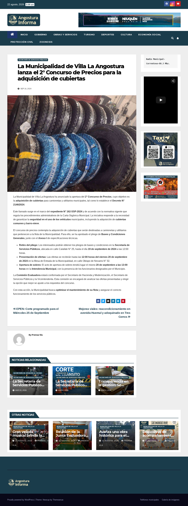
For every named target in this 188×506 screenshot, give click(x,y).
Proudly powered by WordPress (21, 500)
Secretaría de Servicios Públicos (33, 60)
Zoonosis (46, 42)
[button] (172, 38)
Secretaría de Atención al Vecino (28, 373)
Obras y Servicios (65, 34)
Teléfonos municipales (149, 500)
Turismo (89, 34)
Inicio (24, 34)
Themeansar (58, 500)
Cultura (126, 34)
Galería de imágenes (170, 500)
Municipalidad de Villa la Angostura (23, 427)
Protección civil (22, 42)
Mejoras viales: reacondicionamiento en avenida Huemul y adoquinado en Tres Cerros (104, 312)
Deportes (107, 34)
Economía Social (149, 34)
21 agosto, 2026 (24, 441)
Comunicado (61, 373)
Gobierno (40, 34)
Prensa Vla (37, 335)
